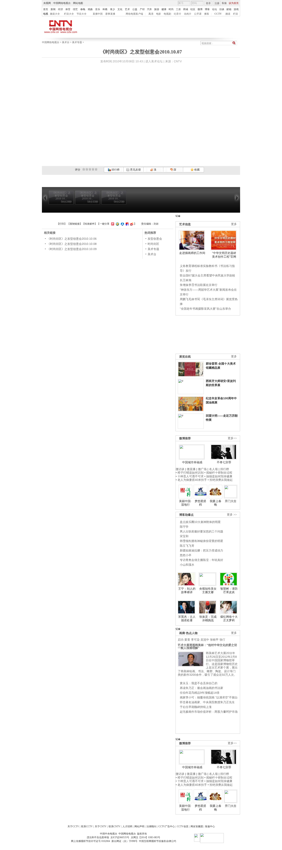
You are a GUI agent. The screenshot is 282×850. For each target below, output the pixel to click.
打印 (61, 223)
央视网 (47, 3)
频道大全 (55, 13)
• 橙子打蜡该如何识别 (190, 472)
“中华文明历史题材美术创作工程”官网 (224, 254)
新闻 (53, 9)
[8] (93, 169)
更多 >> (232, 514)
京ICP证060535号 (119, 837)
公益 (134, 9)
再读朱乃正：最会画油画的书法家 (201, 688)
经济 (60, 9)
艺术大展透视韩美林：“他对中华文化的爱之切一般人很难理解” (207, 646)
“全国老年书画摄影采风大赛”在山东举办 (205, 308)
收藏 (197, 169)
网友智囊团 (197, 826)
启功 (181, 639)
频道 (227, 13)
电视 (45, 13)
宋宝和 (184, 536)
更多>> (232, 438)
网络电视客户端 (134, 13)
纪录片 (177, 13)
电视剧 (167, 13)
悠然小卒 (185, 555)
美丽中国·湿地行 (185, 502)
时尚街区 (153, 243)
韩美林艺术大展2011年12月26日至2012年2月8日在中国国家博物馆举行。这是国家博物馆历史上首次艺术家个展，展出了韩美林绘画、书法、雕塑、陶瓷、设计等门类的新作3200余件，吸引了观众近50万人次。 (208, 663)
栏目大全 (69, 13)
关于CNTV (101, 826)
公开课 (197, 13)
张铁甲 (214, 639)
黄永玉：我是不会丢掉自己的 (198, 683)
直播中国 (98, 13)
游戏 (236, 9)
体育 (67, 9)
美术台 (65, 42)
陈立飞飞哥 (187, 545)
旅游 (156, 9)
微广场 (202, 469)
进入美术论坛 (154, 61)
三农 (178, 9)
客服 (224, 3)
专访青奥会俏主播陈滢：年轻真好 (201, 560)
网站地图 (78, 3)
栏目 (235, 13)
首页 (45, 9)
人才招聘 (127, 826)
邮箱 (228, 9)
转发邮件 (90, 223)
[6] (89, 169)
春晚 (82, 9)
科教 (105, 9)
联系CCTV (87, 826)
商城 (185, 9)
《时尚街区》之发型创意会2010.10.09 (72, 249)
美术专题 (77, 42)
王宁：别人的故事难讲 (187, 590)
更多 (234, 224)
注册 (216, 3)
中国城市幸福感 (192, 462)
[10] (96, 169)
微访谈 (180, 469)
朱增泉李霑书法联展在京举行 (198, 285)
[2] (83, 169)
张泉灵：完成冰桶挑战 (208, 618)
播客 (206, 13)
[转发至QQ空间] (117, 223)
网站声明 (139, 826)
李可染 (195, 639)
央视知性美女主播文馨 (208, 590)
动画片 (187, 13)
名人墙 (213, 469)
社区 (192, 9)
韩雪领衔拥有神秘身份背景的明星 (201, 541)
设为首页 (234, 3)
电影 (158, 13)
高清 (150, 13)
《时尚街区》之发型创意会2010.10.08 (72, 243)
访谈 (221, 9)
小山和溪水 (187, 564)
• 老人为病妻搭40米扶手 (191, 479)
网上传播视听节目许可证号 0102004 (90, 841)
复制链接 (75, 223)
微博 (200, 9)
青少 (112, 9)
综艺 (75, 9)
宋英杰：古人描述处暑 (187, 618)
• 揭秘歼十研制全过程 (218, 472)
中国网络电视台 (62, 3)
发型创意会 (155, 238)
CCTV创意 (182, 826)
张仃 (222, 639)
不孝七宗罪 (224, 462)
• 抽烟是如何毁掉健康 (218, 476)
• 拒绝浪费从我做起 (220, 479)
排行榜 (115, 169)
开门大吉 (230, 501)
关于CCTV (73, 826)
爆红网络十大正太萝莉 (229, 618)
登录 (208, 3)
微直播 (191, 469)
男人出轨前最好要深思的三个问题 (201, 531)
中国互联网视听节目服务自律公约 (157, 841)
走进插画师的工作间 (192, 253)
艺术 (127, 9)
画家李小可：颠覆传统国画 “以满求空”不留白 (209, 697)
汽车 (149, 9)
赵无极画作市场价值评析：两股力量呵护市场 (209, 711)
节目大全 (81, 13)
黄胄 (187, 639)
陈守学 (184, 526)
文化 (119, 9)
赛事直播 (110, 13)
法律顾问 (151, 826)
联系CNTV (114, 826)
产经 (142, 9)
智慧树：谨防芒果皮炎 (229, 590)
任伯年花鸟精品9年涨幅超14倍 (199, 692)
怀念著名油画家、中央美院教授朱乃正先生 (207, 702)
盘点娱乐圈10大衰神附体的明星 (200, 522)
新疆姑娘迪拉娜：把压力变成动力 (201, 550)
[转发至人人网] (122, 223)
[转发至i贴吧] (126, 223)
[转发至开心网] (112, 223)
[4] (86, 169)
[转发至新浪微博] (131, 223)
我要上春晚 (215, 502)
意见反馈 (135, 169)
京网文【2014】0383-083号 (145, 837)
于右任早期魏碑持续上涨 (196, 707)
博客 (207, 9)
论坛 (214, 9)
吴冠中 (204, 639)
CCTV (218, 13)
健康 (163, 9)
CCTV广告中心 (166, 826)
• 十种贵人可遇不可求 (190, 476)
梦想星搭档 (200, 502)
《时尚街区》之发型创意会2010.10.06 (72, 238)
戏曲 (90, 9)
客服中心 (210, 826)
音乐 (97, 9)
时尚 (171, 9)
